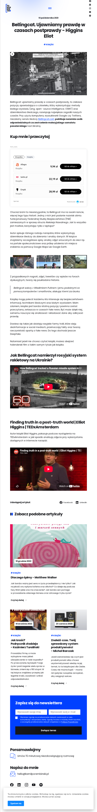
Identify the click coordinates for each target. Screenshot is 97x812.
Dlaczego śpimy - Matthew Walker (34, 577)
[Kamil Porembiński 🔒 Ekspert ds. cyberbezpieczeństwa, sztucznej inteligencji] (8, 8)
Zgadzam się (15, 803)
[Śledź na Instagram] (90, 8)
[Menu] (50, 8)
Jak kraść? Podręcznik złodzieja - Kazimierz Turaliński (25, 643)
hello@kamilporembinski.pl (33, 774)
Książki (50, 44)
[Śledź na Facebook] (90, 1)
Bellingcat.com (46, 119)
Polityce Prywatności (69, 722)
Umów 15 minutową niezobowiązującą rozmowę (45, 756)
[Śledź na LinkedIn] (90, 5)
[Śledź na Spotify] (90, 16)
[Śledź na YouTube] (90, 12)
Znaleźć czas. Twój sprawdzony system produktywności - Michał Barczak (64, 645)
